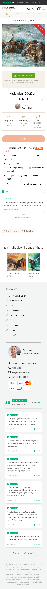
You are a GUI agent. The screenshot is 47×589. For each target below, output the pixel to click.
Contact (12, 334)
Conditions (13, 325)
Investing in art (15, 300)
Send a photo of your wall (25, 75)
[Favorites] (33, 8)
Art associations (16, 310)
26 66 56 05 (16, 368)
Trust (36, 402)
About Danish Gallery (17, 295)
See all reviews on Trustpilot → (23, 217)
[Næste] (43, 266)
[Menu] (43, 8)
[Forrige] (4, 266)
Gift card (13, 330)
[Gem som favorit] (43, 99)
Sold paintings (28, 231)
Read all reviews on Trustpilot (22, 553)
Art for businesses (17, 305)
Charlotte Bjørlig (11, 231)
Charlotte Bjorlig (27, 108)
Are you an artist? (16, 315)
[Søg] (28, 8)
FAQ (11, 320)
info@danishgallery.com (21, 372)
